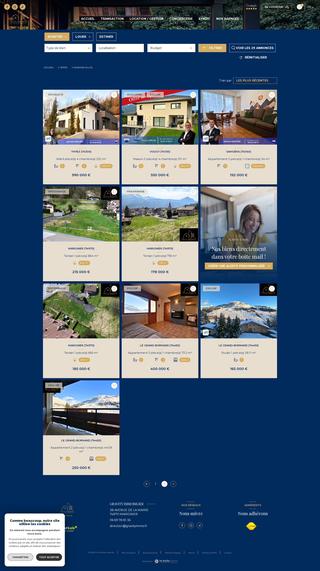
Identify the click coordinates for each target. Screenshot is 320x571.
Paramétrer (20, 557)
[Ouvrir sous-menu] (242, 19)
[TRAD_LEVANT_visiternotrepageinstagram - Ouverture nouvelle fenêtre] (15, 7)
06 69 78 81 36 (120, 520)
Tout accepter (49, 557)
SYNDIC (204, 18)
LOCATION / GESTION (147, 18)
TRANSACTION (112, 18)
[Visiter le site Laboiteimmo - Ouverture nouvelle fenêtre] (165, 561)
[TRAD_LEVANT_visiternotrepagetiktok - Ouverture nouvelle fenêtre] (23, 7)
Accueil (88, 18)
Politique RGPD (209, 553)
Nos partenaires (150, 553)
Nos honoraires (128, 553)
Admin (191, 553)
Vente (63, 67)
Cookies (227, 553)
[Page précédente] (146, 484)
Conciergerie (181, 18)
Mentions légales (173, 553)
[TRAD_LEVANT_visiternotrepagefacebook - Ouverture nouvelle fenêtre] (7, 7)
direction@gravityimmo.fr (128, 526)
